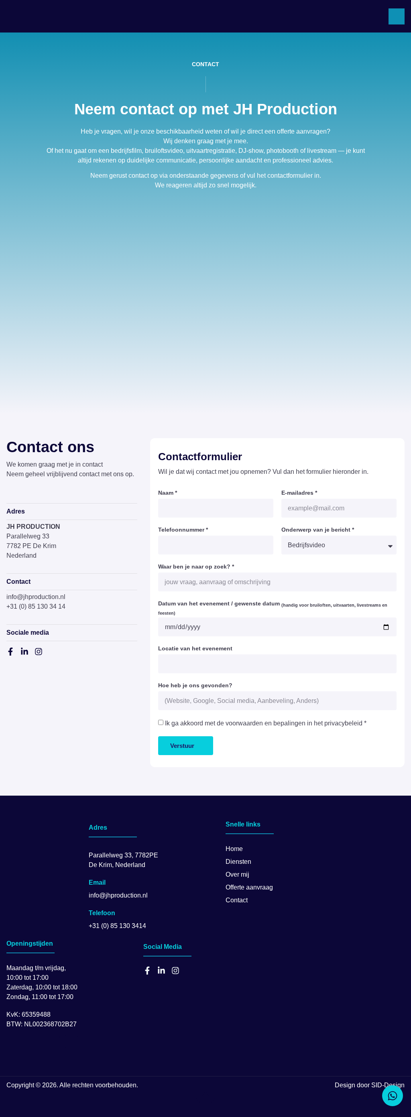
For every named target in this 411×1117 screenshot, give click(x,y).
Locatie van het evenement (195, 648)
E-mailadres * (299, 492)
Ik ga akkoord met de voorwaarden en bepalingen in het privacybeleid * (265, 723)
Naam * (167, 492)
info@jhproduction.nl (35, 596)
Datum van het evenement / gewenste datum (272, 607)
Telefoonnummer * (183, 529)
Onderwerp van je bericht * (317, 529)
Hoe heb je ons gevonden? (195, 685)
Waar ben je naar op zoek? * (196, 566)
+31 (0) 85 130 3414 (117, 925)
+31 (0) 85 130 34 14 (35, 606)
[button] (397, 16)
